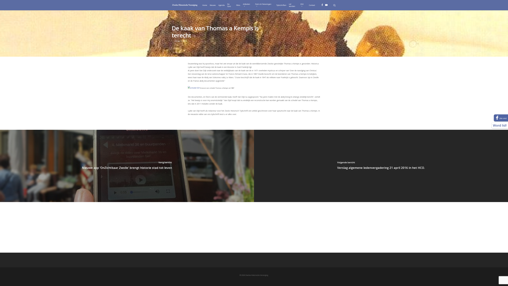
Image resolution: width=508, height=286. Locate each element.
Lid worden (292, 5)
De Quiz (229, 5)
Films (238, 5)
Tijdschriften (281, 5)
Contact (312, 5)
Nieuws (213, 5)
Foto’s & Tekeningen (263, 4)
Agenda (221, 5)
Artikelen (246, 4)
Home (204, 5)
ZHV (302, 4)
